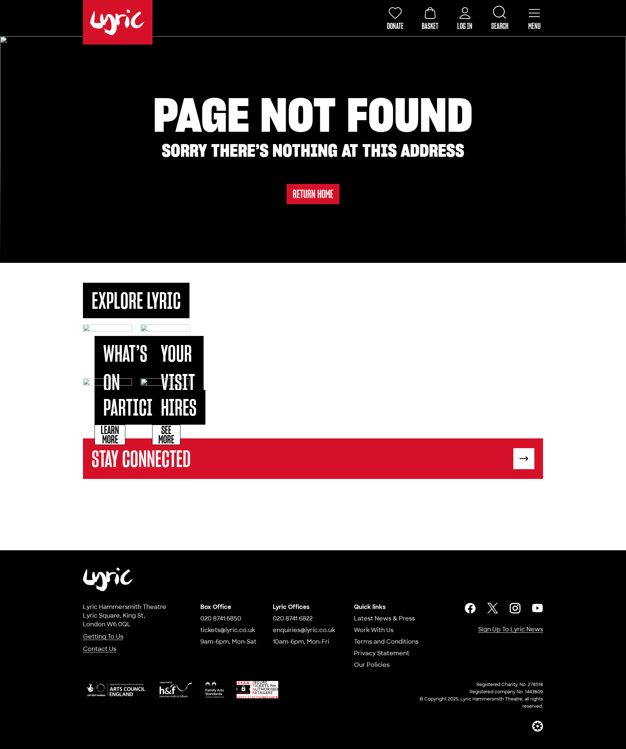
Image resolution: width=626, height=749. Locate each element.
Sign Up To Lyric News (510, 629)
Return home (313, 193)
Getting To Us (103, 636)
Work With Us (373, 630)
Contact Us (99, 649)
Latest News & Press (384, 618)
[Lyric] (108, 579)
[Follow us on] (470, 608)
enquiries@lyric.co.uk (304, 630)
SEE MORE (166, 435)
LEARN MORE (110, 435)
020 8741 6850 (220, 618)
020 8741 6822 (293, 618)
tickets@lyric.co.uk (227, 630)
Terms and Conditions (386, 641)
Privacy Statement (381, 653)
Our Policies (371, 665)
